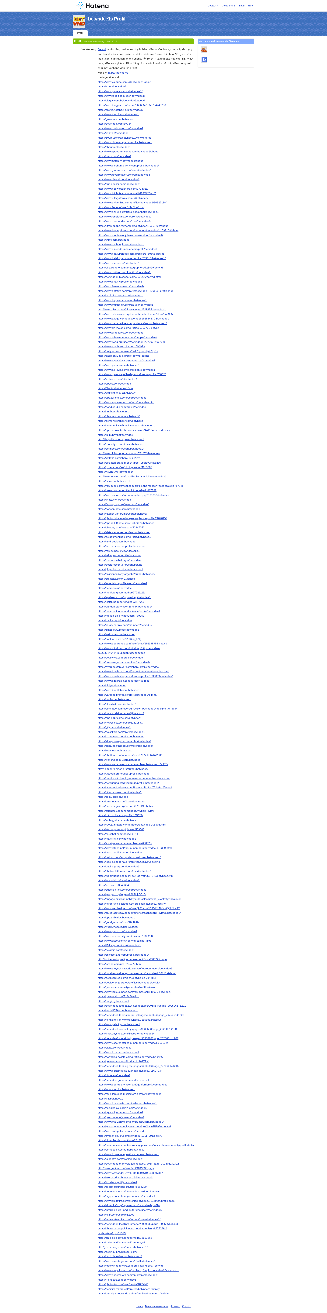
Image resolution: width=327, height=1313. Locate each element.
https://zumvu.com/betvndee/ (115, 750)
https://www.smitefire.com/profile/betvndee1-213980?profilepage (136, 1200)
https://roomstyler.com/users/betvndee (120, 444)
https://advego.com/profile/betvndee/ (119, 555)
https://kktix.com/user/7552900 (116, 1214)
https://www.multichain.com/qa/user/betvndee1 (125, 304)
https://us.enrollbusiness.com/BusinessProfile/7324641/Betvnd (135, 787)
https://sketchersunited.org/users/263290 (122, 1186)
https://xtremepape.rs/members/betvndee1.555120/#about (133, 225)
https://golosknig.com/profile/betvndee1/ (121, 731)
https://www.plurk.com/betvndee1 (117, 931)
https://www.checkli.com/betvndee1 (118, 179)
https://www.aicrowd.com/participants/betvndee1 (126, 369)
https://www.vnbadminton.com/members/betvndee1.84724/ (133, 764)
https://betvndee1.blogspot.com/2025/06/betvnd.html (129, 276)
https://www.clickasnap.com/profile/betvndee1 (125, 142)
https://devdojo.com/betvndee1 (116, 949)
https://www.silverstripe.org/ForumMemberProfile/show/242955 (135, 313)
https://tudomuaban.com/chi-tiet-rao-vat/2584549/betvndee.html (136, 875)
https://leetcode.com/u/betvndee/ (117, 379)
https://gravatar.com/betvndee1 (116, 119)
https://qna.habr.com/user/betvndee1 (120, 717)
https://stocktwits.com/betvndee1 (117, 704)
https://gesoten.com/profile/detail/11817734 (123, 1061)
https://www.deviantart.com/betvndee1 (120, 128)
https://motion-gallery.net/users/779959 (121, 615)
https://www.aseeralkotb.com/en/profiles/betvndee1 (128, 1274)
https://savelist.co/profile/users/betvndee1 (122, 583)
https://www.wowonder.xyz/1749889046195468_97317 (130, 1172)
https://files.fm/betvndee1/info (115, 388)
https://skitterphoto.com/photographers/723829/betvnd (130, 267)
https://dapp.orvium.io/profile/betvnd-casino (123, 355)
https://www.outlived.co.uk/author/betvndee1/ (124, 272)
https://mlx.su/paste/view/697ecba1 (119, 550)
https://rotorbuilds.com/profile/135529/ (120, 815)
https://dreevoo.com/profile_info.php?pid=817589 (127, 490)
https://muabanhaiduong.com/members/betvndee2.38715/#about (137, 973)
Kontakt (186, 1306)
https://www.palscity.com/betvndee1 (119, 1024)
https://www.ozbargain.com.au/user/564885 (123, 680)
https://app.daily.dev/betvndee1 (116, 917)
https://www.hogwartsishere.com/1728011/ (123, 188)
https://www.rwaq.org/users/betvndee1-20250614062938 (132, 341)
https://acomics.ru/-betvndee (115, 587)
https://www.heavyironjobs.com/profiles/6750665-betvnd (131, 253)
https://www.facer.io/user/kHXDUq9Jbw (121, 207)
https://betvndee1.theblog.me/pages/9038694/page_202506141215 (138, 1065)
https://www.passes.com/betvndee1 (119, 365)
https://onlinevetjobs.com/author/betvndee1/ (124, 662)
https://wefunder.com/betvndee (116, 634)
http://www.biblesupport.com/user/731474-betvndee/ (129, 453)
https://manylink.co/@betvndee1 (117, 838)
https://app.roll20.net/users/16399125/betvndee (126, 522)
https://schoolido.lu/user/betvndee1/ (119, 880)
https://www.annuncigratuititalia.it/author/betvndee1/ (128, 211)
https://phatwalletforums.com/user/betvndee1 (125, 871)
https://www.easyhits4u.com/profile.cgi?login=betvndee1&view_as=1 (138, 1270)
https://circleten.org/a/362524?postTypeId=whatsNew (129, 462)
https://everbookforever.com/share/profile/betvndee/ (129, 666)
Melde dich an (229, 5)
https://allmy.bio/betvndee (113, 796)
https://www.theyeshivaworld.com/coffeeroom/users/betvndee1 (135, 968)
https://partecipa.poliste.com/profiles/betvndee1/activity (130, 1056)
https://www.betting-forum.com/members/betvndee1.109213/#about (138, 230)
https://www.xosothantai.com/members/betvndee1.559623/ (133, 1042)
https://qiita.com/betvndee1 (114, 481)
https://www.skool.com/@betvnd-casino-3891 (124, 940)
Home (139, 1306)
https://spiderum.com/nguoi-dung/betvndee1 (124, 597)
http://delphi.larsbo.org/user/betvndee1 (121, 439)
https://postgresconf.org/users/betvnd (120, 564)
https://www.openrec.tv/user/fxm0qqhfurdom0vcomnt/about (133, 1084)
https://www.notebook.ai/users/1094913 (121, 346)
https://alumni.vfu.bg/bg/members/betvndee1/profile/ (129, 1205)
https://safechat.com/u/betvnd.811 (118, 833)
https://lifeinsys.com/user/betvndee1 (119, 945)
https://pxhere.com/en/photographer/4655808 (125, 467)
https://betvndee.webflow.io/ (114, 123)
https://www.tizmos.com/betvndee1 (118, 1052)
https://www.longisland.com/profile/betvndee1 (125, 216)
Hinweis (175, 1306)
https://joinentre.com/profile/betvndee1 (121, 1158)
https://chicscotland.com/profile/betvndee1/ (123, 954)
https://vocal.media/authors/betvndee (120, 852)
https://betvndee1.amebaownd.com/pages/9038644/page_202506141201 (142, 1005)
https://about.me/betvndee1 (114, 146)
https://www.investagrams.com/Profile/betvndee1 (127, 1261)
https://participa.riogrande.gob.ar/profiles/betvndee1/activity (133, 1293)
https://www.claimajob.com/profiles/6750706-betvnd (128, 327)
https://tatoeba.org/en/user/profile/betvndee (123, 773)
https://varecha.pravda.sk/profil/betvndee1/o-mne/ (127, 694)
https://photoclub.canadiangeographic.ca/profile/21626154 (132, 518)
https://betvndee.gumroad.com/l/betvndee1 (123, 1079)
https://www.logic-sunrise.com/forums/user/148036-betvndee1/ (135, 991)
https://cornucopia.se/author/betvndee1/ (121, 1149)
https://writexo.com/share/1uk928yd (119, 457)
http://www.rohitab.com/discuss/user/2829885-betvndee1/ (132, 309)
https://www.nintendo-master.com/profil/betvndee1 (127, 248)
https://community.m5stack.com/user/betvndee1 (126, 425)
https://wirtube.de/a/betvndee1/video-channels (125, 1177)
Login (242, 5)
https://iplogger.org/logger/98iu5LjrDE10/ (122, 894)
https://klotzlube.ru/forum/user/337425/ (121, 601)
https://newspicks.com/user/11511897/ (120, 722)
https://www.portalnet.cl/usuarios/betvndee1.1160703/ (130, 1070)
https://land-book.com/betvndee (116, 541)
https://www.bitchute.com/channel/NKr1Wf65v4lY (127, 193)
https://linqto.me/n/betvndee (114, 499)
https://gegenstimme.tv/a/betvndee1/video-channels (129, 1191)
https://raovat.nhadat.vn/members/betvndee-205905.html (132, 824)
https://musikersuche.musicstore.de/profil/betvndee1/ (129, 1093)
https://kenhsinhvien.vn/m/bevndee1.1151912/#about (129, 1019)
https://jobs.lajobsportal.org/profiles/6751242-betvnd (129, 861)
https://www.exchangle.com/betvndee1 (121, 244)
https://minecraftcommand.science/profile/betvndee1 (129, 611)
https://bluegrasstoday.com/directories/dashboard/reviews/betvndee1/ (139, 912)
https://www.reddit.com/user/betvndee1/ (121, 95)
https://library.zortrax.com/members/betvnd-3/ (125, 624)
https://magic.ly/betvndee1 (113, 1001)
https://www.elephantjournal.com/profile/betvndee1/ (128, 165)
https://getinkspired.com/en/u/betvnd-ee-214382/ (127, 977)
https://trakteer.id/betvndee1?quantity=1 (121, 1242)
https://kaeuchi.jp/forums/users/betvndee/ (122, 513)
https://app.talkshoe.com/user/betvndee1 (122, 397)
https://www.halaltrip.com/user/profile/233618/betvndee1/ (132, 258)
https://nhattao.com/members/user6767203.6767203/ (130, 755)
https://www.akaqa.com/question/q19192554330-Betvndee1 (133, 318)
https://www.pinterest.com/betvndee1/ (120, 91)
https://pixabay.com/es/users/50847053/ (121, 527)
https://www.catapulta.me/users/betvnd (121, 1130)
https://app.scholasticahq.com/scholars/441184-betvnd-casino (134, 430)
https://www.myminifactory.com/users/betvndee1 (126, 360)
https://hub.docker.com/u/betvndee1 (119, 183)
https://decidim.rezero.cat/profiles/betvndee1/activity (129, 1288)
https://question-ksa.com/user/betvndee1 (122, 889)
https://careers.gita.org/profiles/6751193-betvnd (126, 806)
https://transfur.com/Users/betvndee (119, 759)
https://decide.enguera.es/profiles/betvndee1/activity (129, 982)
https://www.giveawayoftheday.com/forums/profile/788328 (132, 374)
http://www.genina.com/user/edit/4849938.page (126, 1168)
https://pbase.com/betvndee (114, 383)
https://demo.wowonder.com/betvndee (120, 420)
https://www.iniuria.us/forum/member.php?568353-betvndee (133, 495)
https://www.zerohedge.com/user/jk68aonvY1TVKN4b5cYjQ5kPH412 (139, 908)
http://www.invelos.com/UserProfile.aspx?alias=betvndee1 (132, 476)
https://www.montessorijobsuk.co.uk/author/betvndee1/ (130, 235)
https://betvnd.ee (118, 72)
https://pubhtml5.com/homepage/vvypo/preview (126, 810)
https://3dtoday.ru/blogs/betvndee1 (118, 629)
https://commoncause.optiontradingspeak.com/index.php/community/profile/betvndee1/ (150, 1145)
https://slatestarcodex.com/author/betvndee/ (124, 532)
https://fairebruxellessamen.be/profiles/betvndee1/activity (132, 903)
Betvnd (102, 49)
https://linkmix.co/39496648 (114, 885)
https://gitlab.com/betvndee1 (115, 1047)
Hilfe (250, 5)
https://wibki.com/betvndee (113, 239)
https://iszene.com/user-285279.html (119, 963)
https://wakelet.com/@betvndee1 (117, 392)
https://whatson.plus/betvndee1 (116, 1089)
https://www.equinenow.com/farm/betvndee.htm (126, 402)
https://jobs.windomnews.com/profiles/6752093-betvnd (130, 1265)
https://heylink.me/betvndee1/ (115, 471)
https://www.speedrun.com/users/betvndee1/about (128, 151)
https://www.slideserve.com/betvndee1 (120, 332)
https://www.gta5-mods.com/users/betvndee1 (125, 170)
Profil (80, 32)
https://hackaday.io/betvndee (115, 620)
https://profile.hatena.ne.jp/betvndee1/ (120, 109)
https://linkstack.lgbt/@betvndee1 (117, 1182)
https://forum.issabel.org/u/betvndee (119, 560)
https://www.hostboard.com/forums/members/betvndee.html (133, 671)
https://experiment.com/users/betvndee (121, 736)
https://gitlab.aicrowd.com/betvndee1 (120, 792)
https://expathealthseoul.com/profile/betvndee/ (125, 745)
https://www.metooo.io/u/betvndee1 (119, 262)
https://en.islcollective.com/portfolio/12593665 (125, 1237)
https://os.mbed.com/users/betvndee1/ (121, 448)
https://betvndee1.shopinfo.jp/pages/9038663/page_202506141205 (138, 1028)
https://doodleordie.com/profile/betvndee (122, 406)
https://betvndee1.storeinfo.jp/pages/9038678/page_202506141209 (138, 1038)
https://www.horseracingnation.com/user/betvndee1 (128, 1154)
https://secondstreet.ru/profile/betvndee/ (121, 546)
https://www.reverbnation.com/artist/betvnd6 (124, 174)
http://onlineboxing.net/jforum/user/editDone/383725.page (132, 959)
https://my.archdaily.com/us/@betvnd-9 (121, 713)
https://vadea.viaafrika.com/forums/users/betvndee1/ (129, 1219)
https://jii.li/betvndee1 (110, 1098)
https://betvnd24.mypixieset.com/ (117, 1251)
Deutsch (212, 5)
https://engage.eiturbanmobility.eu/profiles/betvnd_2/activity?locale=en (139, 898)
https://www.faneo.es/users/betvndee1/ (121, 286)
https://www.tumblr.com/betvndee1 (118, 114)
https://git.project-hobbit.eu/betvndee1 (120, 569)
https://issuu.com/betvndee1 (114, 156)
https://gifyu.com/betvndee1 (114, 727)
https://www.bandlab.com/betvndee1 (119, 689)
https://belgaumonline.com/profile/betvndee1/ (125, 536)
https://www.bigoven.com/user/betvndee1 (122, 300)
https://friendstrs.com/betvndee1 (117, 1279)
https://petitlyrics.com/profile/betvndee (120, 657)
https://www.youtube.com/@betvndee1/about (124, 81)
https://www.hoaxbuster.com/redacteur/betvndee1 (127, 1103)
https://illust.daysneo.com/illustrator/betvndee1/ (126, 1033)
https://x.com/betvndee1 (112, 86)
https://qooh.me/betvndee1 (114, 411)
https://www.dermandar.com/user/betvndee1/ (124, 221)
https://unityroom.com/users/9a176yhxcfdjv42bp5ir (128, 351)
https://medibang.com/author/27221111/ (121, 592)
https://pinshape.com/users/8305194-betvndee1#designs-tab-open (138, 708)
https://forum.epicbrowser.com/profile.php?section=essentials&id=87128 (141, 485)
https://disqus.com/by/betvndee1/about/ (121, 100)
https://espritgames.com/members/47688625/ (125, 843)
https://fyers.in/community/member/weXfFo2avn (126, 987)
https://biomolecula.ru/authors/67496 (120, 1140)
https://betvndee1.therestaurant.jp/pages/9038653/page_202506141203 (141, 1014)
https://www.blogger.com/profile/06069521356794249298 (132, 105)
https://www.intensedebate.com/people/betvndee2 (127, 337)
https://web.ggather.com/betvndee (118, 820)
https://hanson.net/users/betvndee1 (119, 508)
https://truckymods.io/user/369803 (118, 926)
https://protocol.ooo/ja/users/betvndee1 (121, 1117)
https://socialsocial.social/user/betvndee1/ (122, 1107)
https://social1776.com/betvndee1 (118, 1010)
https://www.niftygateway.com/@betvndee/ (123, 197)
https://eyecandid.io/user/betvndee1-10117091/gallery (130, 1135)
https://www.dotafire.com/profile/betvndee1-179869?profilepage (136, 290)
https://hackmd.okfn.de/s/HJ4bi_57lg (119, 638)
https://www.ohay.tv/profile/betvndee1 (120, 281)
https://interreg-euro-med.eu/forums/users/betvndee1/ (130, 1209)
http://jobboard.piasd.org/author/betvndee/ (123, 768)
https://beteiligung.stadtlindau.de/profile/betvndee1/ (128, 782)
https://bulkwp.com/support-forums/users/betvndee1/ (129, 857)
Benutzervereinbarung (157, 1306)
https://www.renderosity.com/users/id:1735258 (125, 936)
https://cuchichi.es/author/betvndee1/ (120, 1256)
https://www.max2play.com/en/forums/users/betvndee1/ (131, 1121)
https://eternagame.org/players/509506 (121, 829)
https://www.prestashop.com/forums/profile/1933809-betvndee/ (135, 676)
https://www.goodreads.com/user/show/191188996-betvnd (132, 643)
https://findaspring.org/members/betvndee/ (123, 504)
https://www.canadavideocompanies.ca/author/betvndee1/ (132, 323)
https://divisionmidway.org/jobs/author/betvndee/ (126, 573)
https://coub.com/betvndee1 (114, 699)
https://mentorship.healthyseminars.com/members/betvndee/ (134, 778)
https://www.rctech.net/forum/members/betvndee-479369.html (135, 847)
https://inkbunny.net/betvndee (115, 434)
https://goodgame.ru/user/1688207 (118, 922)
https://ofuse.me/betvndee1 (114, 1075)
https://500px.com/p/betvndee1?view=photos (124, 137)
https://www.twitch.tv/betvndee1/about (120, 160)
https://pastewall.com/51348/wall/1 (118, 996)
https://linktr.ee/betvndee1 (113, 132)
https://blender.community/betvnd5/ (119, 416)
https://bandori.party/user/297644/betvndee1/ (125, 606)
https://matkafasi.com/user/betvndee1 (120, 295)
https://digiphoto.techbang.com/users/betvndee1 (126, 1196)
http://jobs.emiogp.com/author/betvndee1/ (123, 1247)
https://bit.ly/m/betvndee (112, 685)
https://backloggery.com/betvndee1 (118, 866)
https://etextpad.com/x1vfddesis (116, 578)
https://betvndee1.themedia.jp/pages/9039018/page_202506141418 (138, 1163)
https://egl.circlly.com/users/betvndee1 (120, 1112)
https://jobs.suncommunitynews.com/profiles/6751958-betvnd (134, 1126)
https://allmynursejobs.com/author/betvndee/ (124, 741)
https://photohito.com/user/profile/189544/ (123, 1284)
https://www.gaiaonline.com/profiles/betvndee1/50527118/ (132, 202)
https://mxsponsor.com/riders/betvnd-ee (121, 801)
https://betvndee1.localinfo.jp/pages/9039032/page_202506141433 (138, 1223)
